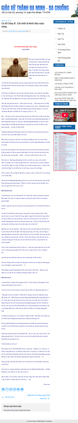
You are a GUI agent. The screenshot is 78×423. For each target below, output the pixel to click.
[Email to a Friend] (14, 389)
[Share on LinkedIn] (22, 389)
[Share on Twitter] (10, 389)
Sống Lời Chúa (6, 20)
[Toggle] (56, 28)
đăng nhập (14, 410)
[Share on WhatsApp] (3, 389)
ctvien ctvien (21, 31)
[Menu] (2, 8)
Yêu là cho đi (9, 397)
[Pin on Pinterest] (18, 389)
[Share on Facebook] (7, 389)
